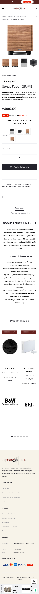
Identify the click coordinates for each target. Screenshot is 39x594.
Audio (10, 16)
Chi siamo (5, 489)
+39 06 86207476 (19, 549)
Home (4, 16)
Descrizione (19, 208)
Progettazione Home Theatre (11, 497)
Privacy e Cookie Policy (9, 514)
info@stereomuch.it (20, 552)
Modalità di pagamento (9, 527)
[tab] (19, 208)
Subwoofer (5, 20)
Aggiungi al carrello (21, 167)
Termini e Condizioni (8, 518)
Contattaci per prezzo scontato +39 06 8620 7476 (19, 121)
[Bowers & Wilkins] (10, 402)
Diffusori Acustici (19, 16)
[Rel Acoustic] (29, 405)
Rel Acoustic (31, 384)
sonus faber (26, 187)
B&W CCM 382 (10, 369)
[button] (11, 436)
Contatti (4, 501)
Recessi (4, 531)
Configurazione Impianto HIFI (11, 493)
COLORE (5, 135)
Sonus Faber (11, 75)
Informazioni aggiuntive (20, 213)
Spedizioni (5, 522)
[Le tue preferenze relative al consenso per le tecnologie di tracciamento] (35, 590)
